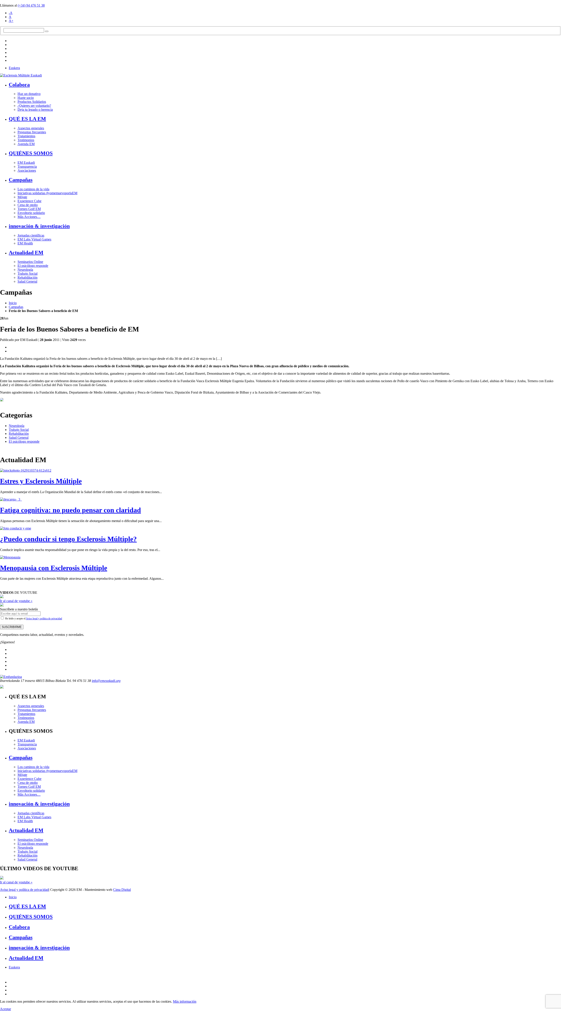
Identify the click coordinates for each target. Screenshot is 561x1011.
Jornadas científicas (31, 235)
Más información (184, 1001)
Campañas (20, 180)
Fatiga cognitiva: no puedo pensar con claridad (70, 510)
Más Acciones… (29, 217)
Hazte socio (26, 98)
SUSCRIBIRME (12, 627)
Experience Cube (29, 201)
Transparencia (27, 166)
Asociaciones (27, 170)
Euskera (14, 68)
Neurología (25, 269)
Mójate (22, 197)
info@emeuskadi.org (106, 681)
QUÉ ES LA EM (27, 119)
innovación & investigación (39, 226)
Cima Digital (122, 890)
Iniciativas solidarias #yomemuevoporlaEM (47, 193)
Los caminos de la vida (33, 189)
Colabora (19, 84)
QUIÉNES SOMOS (31, 153)
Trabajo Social (27, 273)
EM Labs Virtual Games (34, 239)
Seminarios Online (30, 262)
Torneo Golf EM (29, 209)
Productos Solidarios (32, 101)
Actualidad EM (26, 252)
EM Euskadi (26, 162)
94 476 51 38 (31, 5)
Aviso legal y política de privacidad (44, 618)
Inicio (13, 303)
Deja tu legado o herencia (35, 109)
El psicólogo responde (33, 265)
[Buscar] (46, 31)
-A (10, 13)
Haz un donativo (29, 94)
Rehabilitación (27, 277)
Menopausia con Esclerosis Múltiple (53, 568)
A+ (11, 21)
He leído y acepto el (33, 618)
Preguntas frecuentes (32, 132)
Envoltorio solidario (31, 213)
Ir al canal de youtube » (16, 601)
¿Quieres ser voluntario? (34, 105)
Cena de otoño (28, 205)
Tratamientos (26, 136)
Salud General (27, 281)
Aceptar (5, 1009)
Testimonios (26, 140)
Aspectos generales (31, 128)
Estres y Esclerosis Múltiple (41, 481)
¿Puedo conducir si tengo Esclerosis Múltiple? (68, 539)
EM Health (25, 243)
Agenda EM (26, 144)
